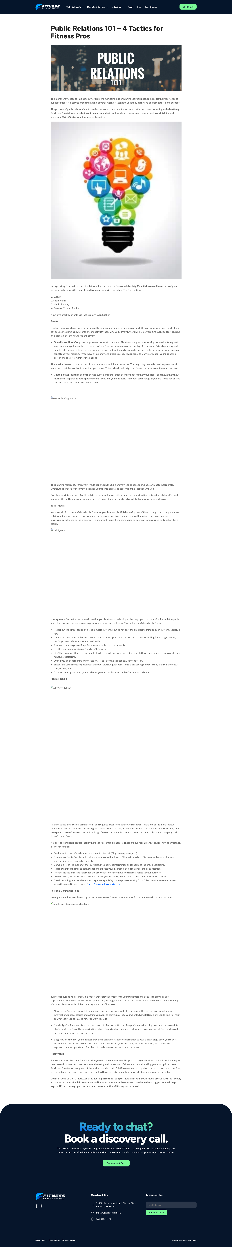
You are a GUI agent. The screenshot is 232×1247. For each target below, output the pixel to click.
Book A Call (188, 7)
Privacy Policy (54, 1240)
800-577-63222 (103, 1219)
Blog (139, 7)
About (130, 7)
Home (37, 1240)
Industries (116, 7)
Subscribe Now (156, 1212)
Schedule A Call (116, 1163)
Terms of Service (68, 1240)
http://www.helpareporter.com (104, 884)
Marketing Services (96, 7)
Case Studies (151, 7)
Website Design (73, 7)
